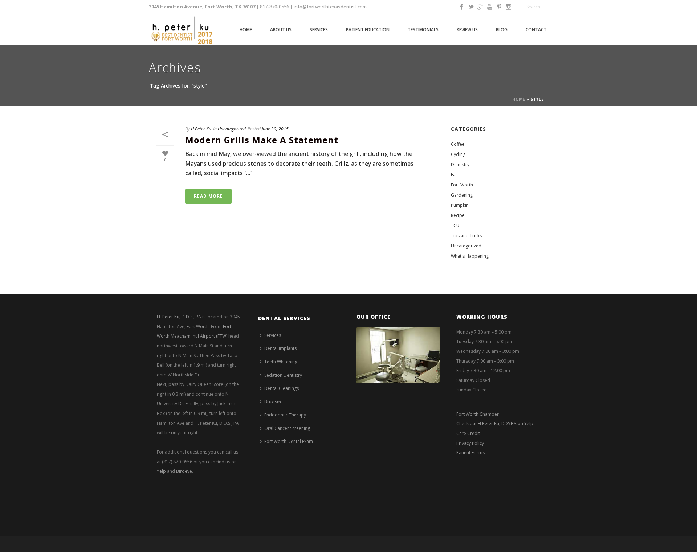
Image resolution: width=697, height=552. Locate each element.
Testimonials (423, 30)
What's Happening (470, 256)
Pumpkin (460, 205)
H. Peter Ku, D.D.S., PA (179, 317)
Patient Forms (470, 453)
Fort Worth (462, 185)
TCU (455, 225)
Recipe (458, 215)
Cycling (458, 154)
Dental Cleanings (281, 388)
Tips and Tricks (466, 236)
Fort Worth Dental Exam (288, 441)
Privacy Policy (470, 443)
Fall (454, 175)
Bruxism (272, 402)
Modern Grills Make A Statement (261, 140)
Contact (536, 30)
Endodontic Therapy (285, 415)
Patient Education (368, 30)
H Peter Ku (201, 129)
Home (246, 30)
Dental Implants (280, 348)
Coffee (458, 144)
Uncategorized (232, 129)
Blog (502, 30)
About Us (281, 30)
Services (319, 30)
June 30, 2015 (275, 129)
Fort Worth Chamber (477, 414)
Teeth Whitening (280, 362)
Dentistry (460, 164)
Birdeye (184, 471)
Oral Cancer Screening (287, 428)
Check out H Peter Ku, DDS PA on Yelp (494, 423)
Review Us (467, 30)
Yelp (161, 471)
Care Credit (468, 433)
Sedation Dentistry (283, 375)
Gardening (462, 195)
